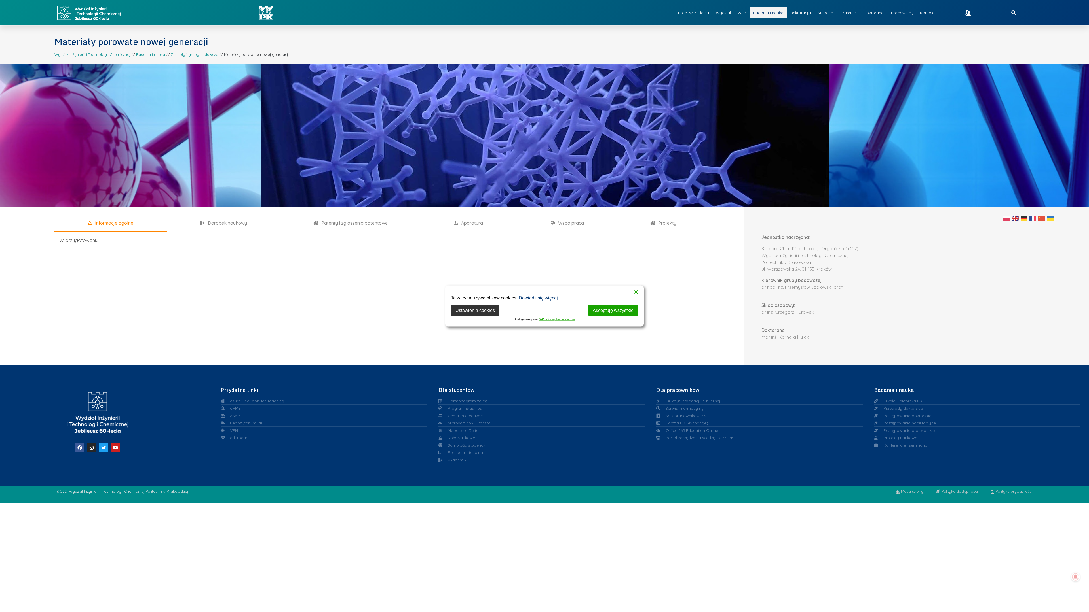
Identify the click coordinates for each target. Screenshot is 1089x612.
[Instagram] (91, 447)
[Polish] (1006, 218)
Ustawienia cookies (475, 310)
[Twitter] (103, 447)
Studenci (826, 12)
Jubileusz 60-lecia (692, 12)
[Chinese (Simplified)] (1042, 218)
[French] (1033, 218)
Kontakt (927, 12)
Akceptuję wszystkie (613, 310)
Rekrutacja (800, 12)
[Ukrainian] (1050, 218)
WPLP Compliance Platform (557, 319)
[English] (1015, 218)
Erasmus (849, 12)
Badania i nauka (768, 12)
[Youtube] (115, 447)
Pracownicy (902, 12)
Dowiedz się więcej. (539, 298)
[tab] (110, 223)
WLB (742, 12)
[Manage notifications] (1075, 576)
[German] (1024, 218)
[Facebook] (79, 447)
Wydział (723, 12)
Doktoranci (874, 12)
